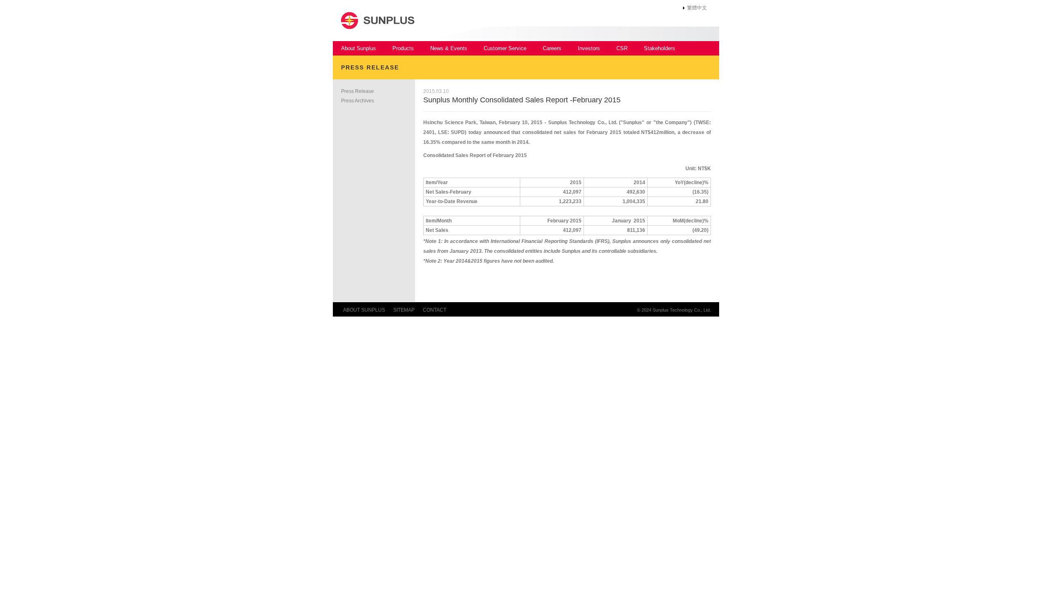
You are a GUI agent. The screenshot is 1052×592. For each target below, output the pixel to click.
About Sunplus (358, 48)
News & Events (448, 48)
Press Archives (357, 101)
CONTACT (434, 310)
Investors (589, 48)
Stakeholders (659, 48)
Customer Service (505, 48)
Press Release (357, 91)
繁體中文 (697, 8)
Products (403, 48)
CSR (622, 48)
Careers (552, 48)
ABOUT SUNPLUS (364, 310)
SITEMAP (404, 310)
